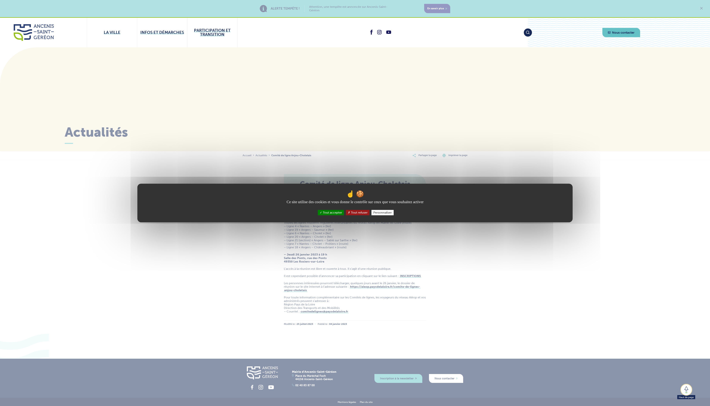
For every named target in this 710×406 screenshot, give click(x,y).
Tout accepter (332, 212)
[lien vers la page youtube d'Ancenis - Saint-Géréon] (388, 33)
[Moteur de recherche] (528, 32)
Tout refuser (359, 212)
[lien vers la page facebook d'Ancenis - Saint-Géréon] (371, 33)
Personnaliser (382, 212)
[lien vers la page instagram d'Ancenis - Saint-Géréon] (379, 33)
